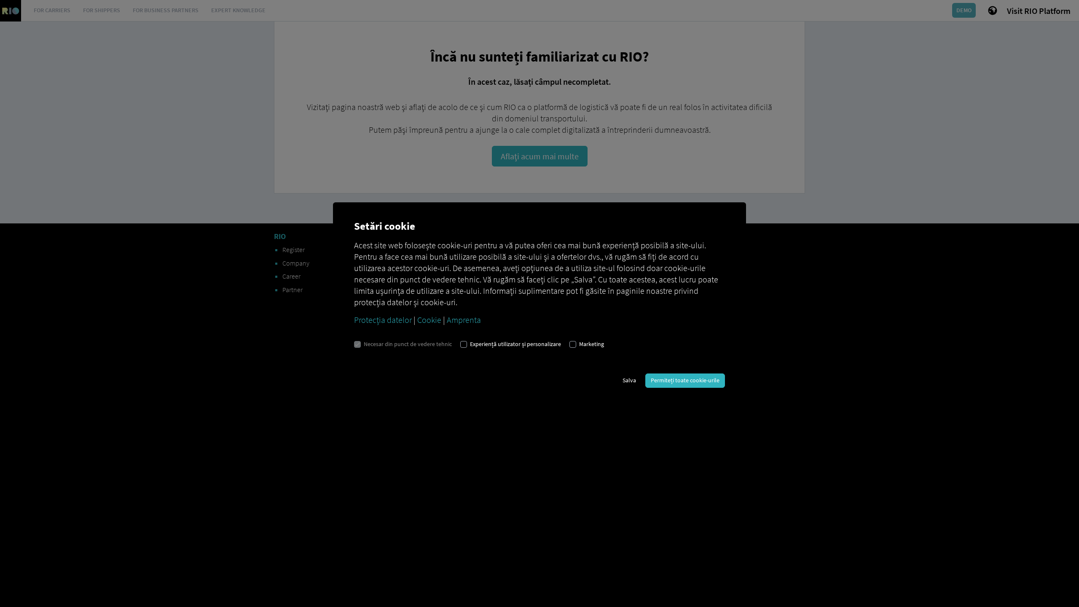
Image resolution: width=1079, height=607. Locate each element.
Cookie (429, 319)
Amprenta (464, 319)
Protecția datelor (383, 319)
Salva (629, 380)
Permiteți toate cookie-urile (685, 380)
